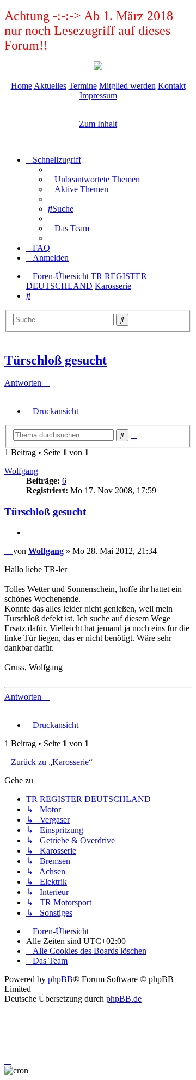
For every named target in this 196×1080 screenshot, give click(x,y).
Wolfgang (21, 471)
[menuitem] (94, 179)
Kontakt (172, 85)
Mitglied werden (127, 85)
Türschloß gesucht (55, 360)
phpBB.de (124, 998)
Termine (83, 85)
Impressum (98, 95)
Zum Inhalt (98, 123)
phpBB (60, 979)
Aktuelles (50, 85)
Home (21, 85)
